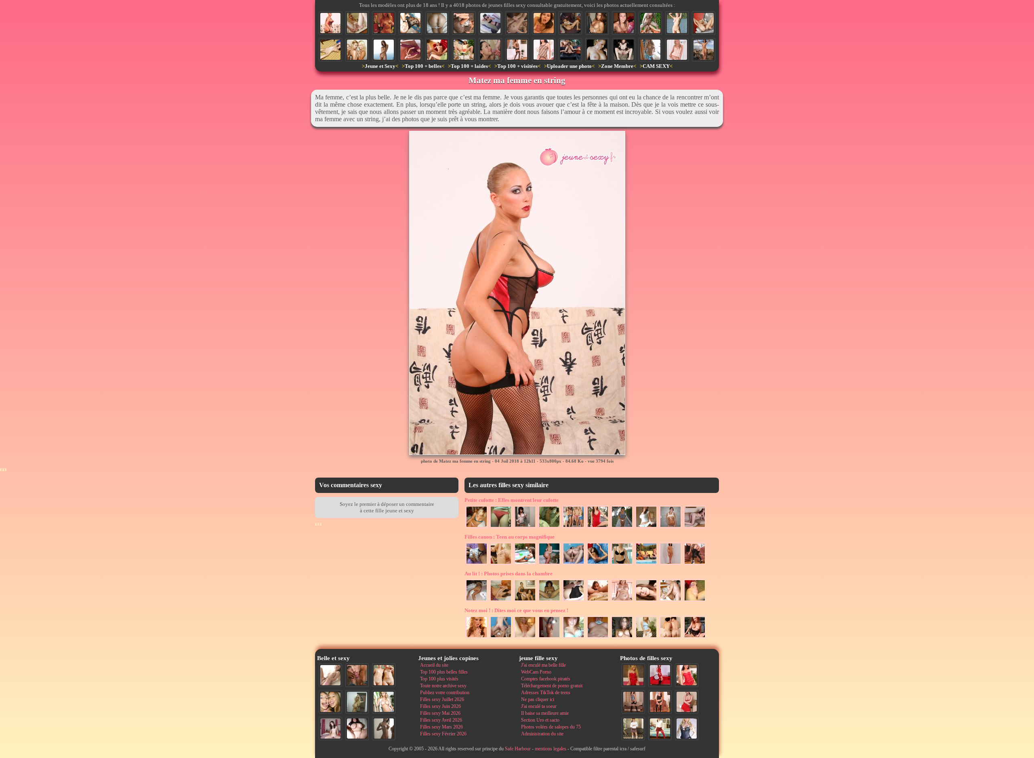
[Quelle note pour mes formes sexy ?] (695, 601)
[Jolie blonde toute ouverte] (525, 637)
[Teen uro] (695, 637)
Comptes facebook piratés (545, 679)
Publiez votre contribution (444, 692)
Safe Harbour (518, 749)
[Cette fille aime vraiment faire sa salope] (670, 564)
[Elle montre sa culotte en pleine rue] (622, 527)
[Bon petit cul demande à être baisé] (437, 23)
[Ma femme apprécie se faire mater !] (646, 637)
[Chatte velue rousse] (357, 23)
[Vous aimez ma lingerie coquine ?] (677, 50)
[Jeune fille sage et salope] (622, 601)
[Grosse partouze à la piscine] (646, 564)
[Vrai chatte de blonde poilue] (704, 23)
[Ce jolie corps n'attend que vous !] (660, 702)
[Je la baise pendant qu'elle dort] (476, 601)
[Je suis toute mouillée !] (624, 23)
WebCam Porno (536, 672)
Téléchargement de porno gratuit (551, 686)
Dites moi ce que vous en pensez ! (516, 610)
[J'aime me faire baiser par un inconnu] (501, 601)
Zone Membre (617, 66)
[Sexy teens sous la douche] (357, 50)
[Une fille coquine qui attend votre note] (633, 675)
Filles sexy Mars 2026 (441, 727)
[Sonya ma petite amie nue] (670, 527)
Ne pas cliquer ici (537, 699)
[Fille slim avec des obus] (383, 728)
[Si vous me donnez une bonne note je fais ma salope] (549, 564)
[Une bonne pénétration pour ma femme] (573, 564)
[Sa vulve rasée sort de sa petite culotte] (501, 527)
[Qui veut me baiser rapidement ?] (686, 675)
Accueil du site (434, 665)
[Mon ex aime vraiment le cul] (660, 728)
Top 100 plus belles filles (444, 672)
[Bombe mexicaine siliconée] (525, 564)
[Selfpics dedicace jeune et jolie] (357, 702)
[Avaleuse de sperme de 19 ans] (544, 23)
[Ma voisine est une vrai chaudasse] (464, 50)
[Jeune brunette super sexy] (525, 527)
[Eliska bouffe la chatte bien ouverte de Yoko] (570, 50)
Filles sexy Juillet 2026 (442, 699)
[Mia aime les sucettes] (476, 637)
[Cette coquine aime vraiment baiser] (437, 50)
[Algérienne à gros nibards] (622, 637)
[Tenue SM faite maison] (624, 50)
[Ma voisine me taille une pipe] (357, 675)
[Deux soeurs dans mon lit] (525, 601)
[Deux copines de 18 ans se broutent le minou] (598, 601)
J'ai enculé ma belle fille (543, 665)
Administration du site (542, 734)
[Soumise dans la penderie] (597, 23)
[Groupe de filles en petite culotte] (573, 527)
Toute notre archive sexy (443, 686)
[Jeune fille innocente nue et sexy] (330, 675)
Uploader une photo (569, 66)
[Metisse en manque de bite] (549, 601)
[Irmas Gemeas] (670, 637)
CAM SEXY (656, 66)
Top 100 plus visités (439, 679)
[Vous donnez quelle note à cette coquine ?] (660, 675)
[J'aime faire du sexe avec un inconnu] (695, 564)
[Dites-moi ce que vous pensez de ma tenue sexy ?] (686, 702)
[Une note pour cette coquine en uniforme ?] (686, 728)
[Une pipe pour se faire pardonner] (490, 50)
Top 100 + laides (469, 66)
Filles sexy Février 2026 (443, 734)
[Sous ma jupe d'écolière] (490, 23)
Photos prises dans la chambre (508, 574)
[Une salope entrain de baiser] (501, 637)
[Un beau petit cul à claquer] (695, 527)
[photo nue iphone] (549, 527)
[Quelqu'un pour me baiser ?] (410, 50)
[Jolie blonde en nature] (677, 23)
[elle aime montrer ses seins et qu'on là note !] (544, 50)
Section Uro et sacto (540, 720)
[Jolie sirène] (622, 564)
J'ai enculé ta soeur (539, 706)
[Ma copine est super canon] (476, 527)
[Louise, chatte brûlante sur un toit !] (704, 50)
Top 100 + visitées (517, 66)
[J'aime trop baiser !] (646, 601)
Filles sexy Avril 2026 (441, 720)
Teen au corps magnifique (509, 537)
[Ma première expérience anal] (517, 23)
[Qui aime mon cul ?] (517, 50)
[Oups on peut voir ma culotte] (646, 527)
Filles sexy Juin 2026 (440, 706)
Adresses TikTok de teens (545, 692)
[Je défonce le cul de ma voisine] (410, 23)
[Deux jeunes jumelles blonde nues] (383, 675)
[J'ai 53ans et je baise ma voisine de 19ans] (650, 23)
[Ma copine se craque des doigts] (570, 23)
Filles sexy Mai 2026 (440, 713)
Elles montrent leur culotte (511, 500)
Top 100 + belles (423, 66)
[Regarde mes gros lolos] (598, 637)
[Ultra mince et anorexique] (330, 50)
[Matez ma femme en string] (330, 23)
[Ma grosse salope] (357, 728)
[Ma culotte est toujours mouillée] (476, 564)
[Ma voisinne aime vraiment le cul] (598, 564)
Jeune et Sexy (380, 66)
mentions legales (550, 749)
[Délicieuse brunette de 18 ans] (549, 637)
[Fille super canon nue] (383, 702)
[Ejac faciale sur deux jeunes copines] (330, 702)
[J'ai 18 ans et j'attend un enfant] (573, 601)
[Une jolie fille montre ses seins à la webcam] (384, 23)
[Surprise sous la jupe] (598, 527)
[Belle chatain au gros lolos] (650, 50)
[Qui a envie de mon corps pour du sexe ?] (633, 702)
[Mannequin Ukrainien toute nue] (384, 50)
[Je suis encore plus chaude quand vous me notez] (633, 728)
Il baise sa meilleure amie (545, 713)
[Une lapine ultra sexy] (597, 50)
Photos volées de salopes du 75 (551, 727)
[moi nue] (330, 728)
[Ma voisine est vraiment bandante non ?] (464, 23)
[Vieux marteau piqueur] (670, 601)
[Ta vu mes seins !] (573, 637)
